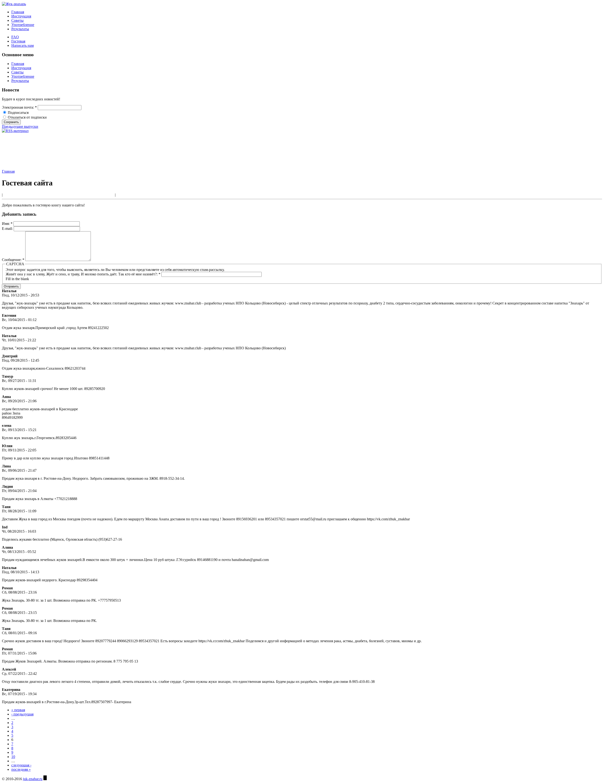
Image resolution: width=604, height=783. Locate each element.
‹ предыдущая (22, 714)
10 (13, 757)
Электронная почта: (19, 107)
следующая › (21, 765)
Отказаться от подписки (27, 117)
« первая (18, 710)
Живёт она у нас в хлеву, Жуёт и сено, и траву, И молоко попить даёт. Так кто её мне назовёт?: (83, 274)
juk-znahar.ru (32, 779)
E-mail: (8, 229)
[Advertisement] (23, 150)
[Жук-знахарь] (14, 4)
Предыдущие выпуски (20, 126)
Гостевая (18, 41)
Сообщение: (13, 260)
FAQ (15, 37)
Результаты (20, 29)
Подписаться (18, 113)
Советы (17, 20)
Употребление (22, 25)
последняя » (21, 769)
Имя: (7, 224)
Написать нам (22, 45)
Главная (17, 12)
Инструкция (21, 16)
